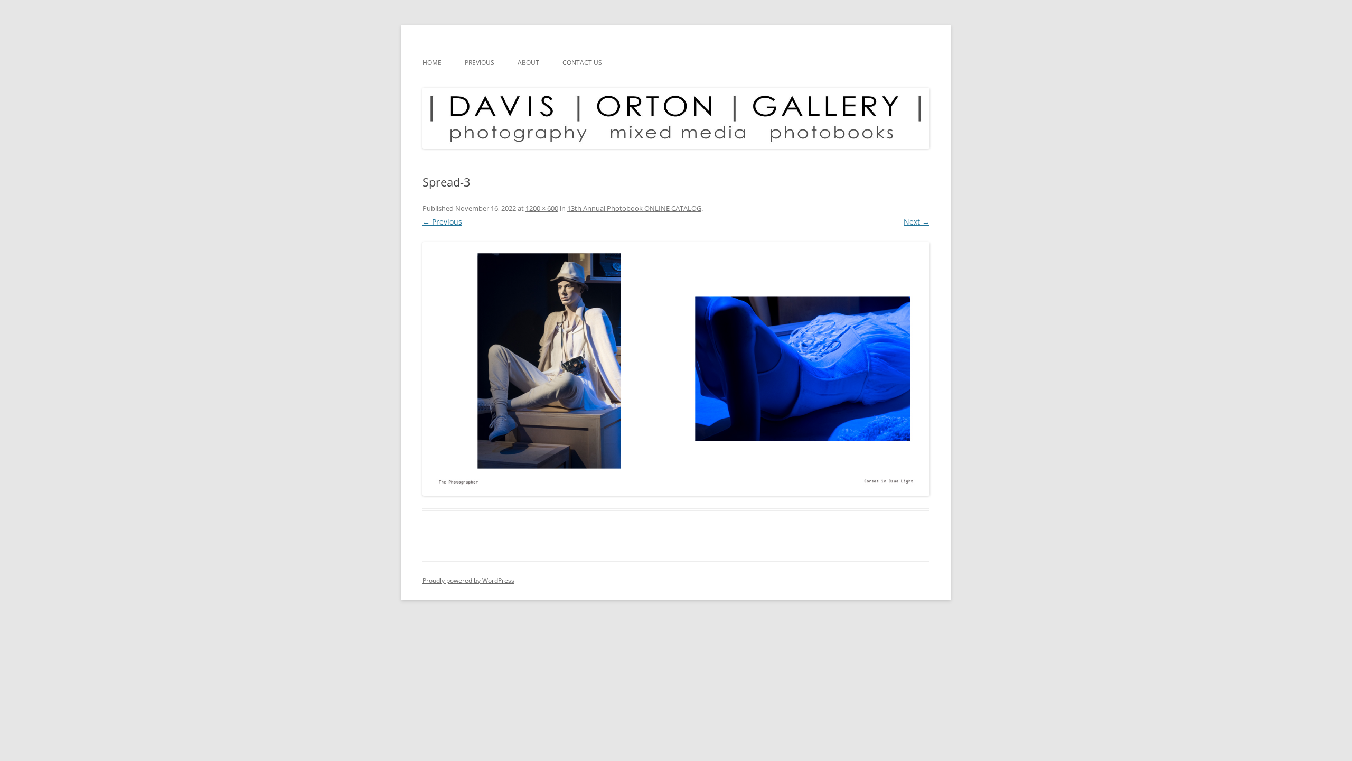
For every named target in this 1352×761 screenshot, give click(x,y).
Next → (916, 222)
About (528, 62)
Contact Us (582, 62)
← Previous (442, 222)
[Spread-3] (675, 369)
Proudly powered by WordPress (468, 580)
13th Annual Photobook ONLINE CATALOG (634, 208)
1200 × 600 (541, 208)
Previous (479, 62)
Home (432, 62)
